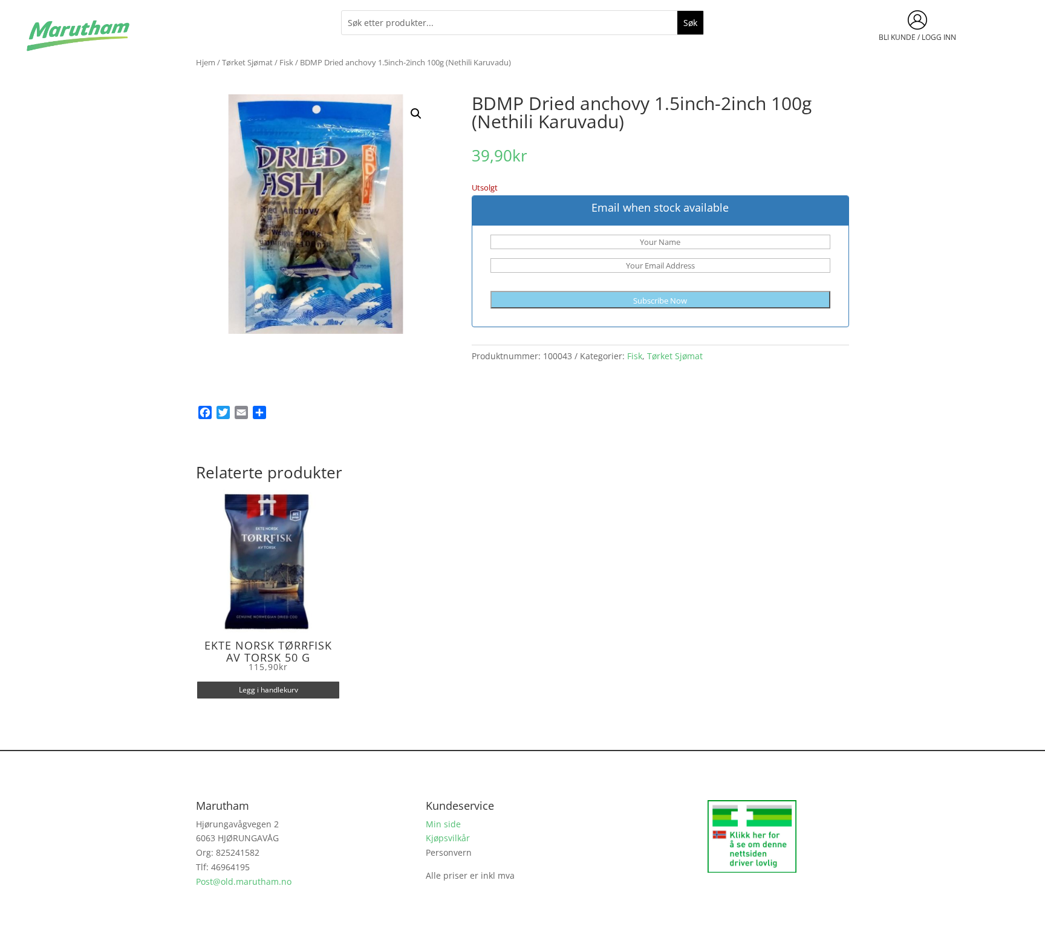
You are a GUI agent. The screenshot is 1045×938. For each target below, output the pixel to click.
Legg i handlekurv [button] (268, 690)
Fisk (286, 62)
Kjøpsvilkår (448, 838)
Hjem (205, 62)
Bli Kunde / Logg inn (917, 37)
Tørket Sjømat (247, 62)
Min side (443, 824)
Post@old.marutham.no (243, 881)
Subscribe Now (660, 300)
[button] (416, 114)
